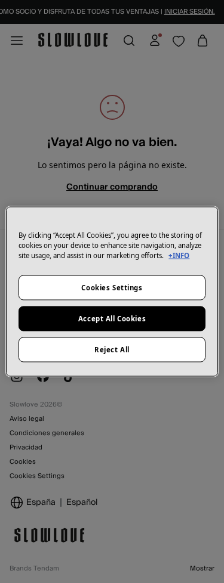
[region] (111, 291)
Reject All (112, 349)
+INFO (178, 255)
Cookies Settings (111, 287)
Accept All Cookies (112, 318)
